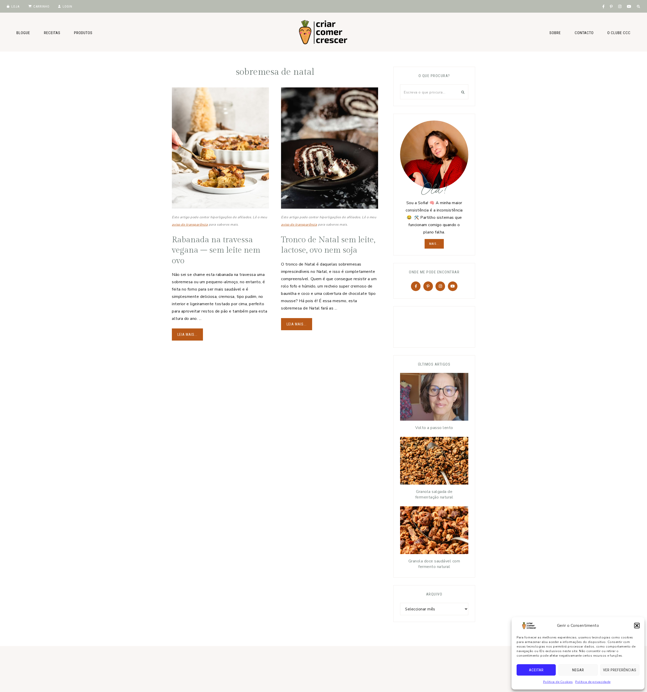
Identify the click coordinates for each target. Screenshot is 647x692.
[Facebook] (415, 286)
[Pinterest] (428, 286)
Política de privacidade (593, 682)
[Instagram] (440, 286)
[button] (636, 625)
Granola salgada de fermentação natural (434, 494)
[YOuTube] (452, 286)
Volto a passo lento (434, 428)
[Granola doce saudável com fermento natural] (434, 531)
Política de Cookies (558, 682)
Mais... (434, 244)
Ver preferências (619, 670)
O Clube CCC (619, 33)
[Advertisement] (438, 325)
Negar (578, 670)
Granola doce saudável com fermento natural (434, 563)
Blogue (23, 33)
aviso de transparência (190, 224)
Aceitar (536, 670)
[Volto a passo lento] (434, 398)
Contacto (584, 33)
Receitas (52, 33)
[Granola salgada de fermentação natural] (434, 462)
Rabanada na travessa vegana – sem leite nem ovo (216, 250)
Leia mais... (187, 334)
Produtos (83, 33)
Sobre (555, 33)
